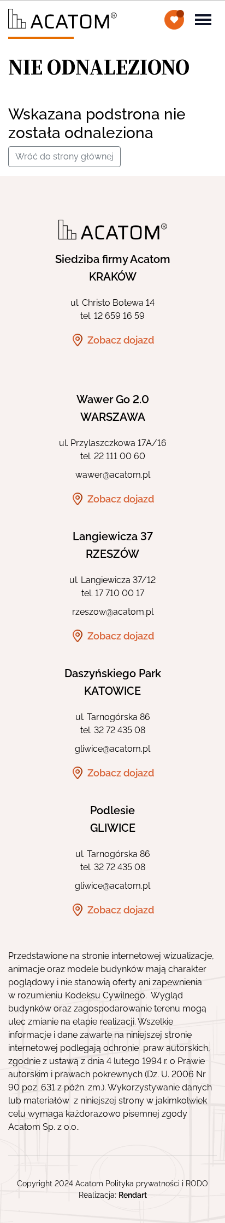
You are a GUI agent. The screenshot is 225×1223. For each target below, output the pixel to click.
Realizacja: (113, 1195)
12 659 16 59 (119, 316)
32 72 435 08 (119, 730)
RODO (197, 1183)
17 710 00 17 (119, 593)
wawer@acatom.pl (112, 475)
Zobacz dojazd (120, 340)
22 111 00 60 (119, 456)
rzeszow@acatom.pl (112, 612)
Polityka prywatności (142, 1183)
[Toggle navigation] (203, 18)
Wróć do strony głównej (64, 156)
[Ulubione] (174, 20)
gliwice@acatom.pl (112, 749)
